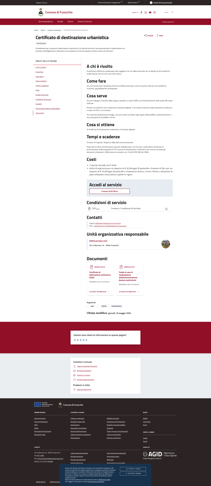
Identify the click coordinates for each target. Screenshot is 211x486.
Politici (36, 428)
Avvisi (145, 425)
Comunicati (146, 422)
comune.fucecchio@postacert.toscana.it (110, 226)
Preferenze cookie (104, 479)
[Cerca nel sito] (172, 12)
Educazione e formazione (79, 428)
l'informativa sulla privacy (96, 481)
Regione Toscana (41, 3)
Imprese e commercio (114, 438)
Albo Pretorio (133, 2)
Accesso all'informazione (78, 431)
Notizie (145, 418)
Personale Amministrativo (42, 431)
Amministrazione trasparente (116, 453)
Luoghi (145, 438)
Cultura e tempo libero (114, 434)
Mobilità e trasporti (113, 418)
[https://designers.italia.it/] (160, 454)
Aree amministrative (41, 422)
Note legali (110, 459)
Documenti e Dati (39, 434)
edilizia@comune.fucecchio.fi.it (108, 223)
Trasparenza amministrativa (116, 422)
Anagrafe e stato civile (78, 422)
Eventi (145, 441)
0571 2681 (40, 455)
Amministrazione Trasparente (109, 2)
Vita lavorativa (75, 438)
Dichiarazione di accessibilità (116, 463)
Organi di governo (40, 418)
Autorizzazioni (75, 425)
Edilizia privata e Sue (98, 240)
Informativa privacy (113, 456)
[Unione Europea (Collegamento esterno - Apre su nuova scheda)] (44, 405)
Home (36, 30)
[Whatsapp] (145, 12)
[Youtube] (149, 12)
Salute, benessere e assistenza (81, 434)
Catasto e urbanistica (54, 30)
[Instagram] (153, 12)
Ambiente (110, 428)
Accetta (134, 473)
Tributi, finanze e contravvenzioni (117, 431)
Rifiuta (135, 469)
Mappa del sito (40, 482)
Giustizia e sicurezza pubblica (116, 425)
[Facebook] (140, 12)
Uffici (36, 425)
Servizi (43, 30)
